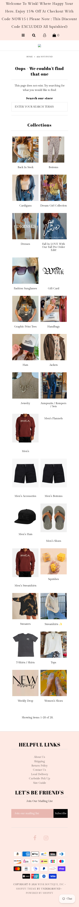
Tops (53, 662)
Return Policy (39, 765)
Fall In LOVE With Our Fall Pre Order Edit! (53, 247)
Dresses (25, 244)
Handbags (53, 326)
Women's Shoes (53, 700)
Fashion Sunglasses (25, 288)
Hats (25, 365)
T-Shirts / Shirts (25, 662)
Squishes (53, 579)
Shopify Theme (26, 889)
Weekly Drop (25, 700)
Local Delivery (39, 774)
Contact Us (39, 769)
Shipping (39, 761)
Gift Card (53, 288)
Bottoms (53, 167)
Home (29, 57)
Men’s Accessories (25, 496)
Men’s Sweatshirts (25, 585)
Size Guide (39, 782)
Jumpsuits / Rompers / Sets (53, 405)
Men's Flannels (53, 418)
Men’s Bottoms (54, 496)
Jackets (53, 365)
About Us (39, 757)
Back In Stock (25, 167)
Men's (25, 451)
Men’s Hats (25, 534)
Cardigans (25, 205)
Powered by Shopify (39, 893)
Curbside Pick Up (39, 778)
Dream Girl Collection (53, 205)
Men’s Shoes (53, 541)
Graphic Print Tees (25, 326)
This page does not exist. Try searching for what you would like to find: (40, 87)
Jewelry (25, 403)
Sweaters (25, 624)
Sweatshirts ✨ (53, 624)
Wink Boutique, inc (51, 884)
